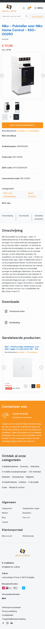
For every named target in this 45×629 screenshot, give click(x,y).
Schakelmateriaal (9, 482)
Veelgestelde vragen (31, 508)
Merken (5, 513)
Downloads (24, 215)
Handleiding (14, 322)
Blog (4, 517)
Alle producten (37, 17)
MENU (40, 8)
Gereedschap (18, 477)
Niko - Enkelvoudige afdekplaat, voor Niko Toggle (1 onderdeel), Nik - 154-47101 (22, 349)
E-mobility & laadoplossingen (14, 471)
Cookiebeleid (7, 615)
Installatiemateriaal (10, 466)
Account (24, 8)
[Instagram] (7, 622)
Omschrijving (7, 215)
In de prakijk (33, 482)
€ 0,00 (30, 8)
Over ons (26, 517)
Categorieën (7, 508)
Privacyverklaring (9, 611)
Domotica (24, 466)
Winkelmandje (28, 536)
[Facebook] (3, 622)
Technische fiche (17, 311)
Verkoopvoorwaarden (11, 607)
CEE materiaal (35, 471)
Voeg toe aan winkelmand (21, 125)
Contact (5, 522)
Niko (9, 203)
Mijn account (7, 536)
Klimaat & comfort (16, 487)
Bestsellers (27, 513)
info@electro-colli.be (11, 567)
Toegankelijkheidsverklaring (14, 619)
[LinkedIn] (12, 622)
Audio (4, 487)
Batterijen (6, 477)
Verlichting (34, 466)
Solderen (22, 482)
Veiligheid (30, 477)
